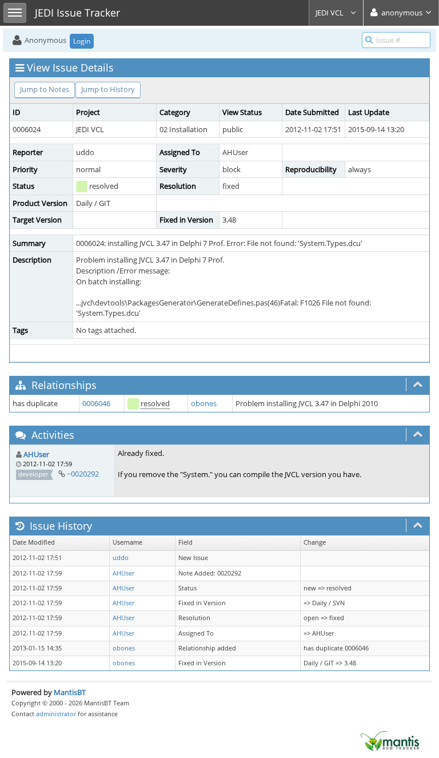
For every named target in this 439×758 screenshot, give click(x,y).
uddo (121, 558)
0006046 (96, 403)
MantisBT (70, 692)
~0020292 (83, 474)
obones (204, 403)
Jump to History (108, 89)
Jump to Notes (44, 89)
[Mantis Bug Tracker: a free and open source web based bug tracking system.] (390, 740)
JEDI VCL (330, 12)
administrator (56, 713)
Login (81, 41)
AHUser (36, 454)
